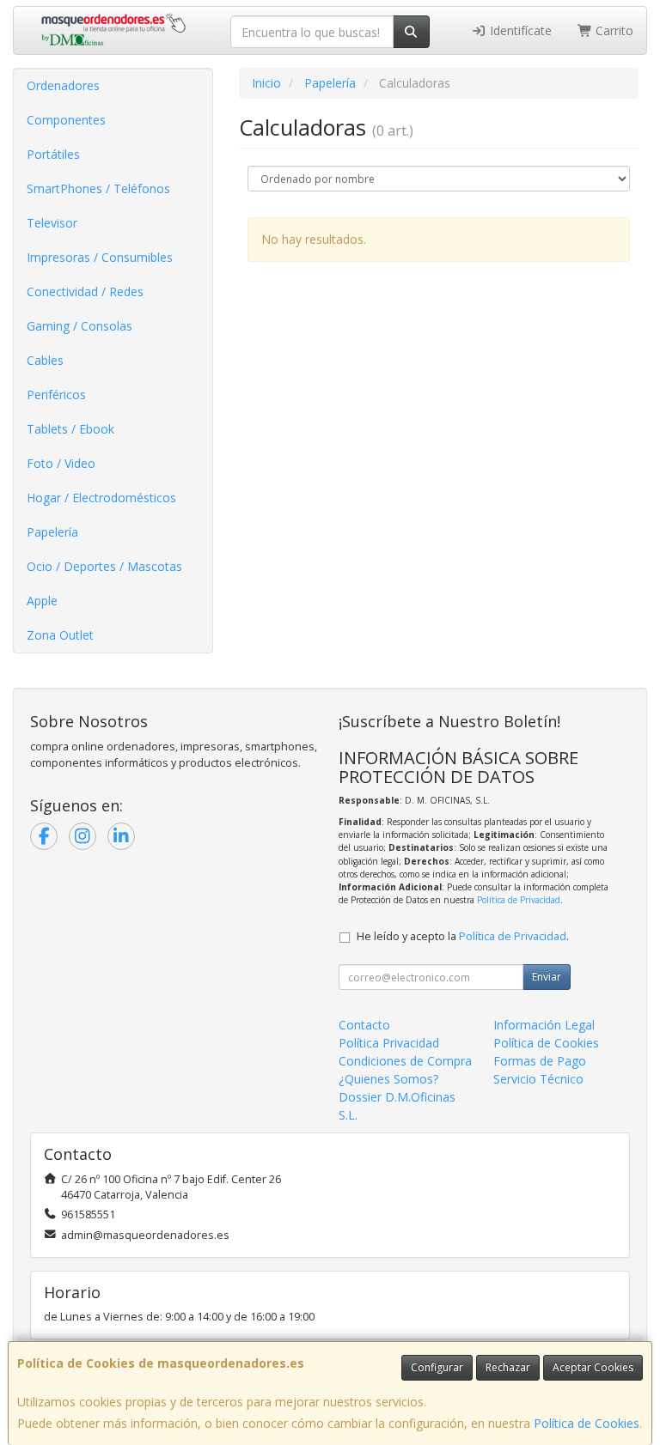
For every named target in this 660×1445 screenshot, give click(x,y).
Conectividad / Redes (85, 291)
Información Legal (544, 1025)
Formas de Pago (539, 1061)
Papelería (52, 532)
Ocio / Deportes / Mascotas (104, 566)
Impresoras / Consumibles (100, 257)
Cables (45, 360)
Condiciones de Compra (405, 1061)
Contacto (364, 1025)
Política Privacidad (389, 1043)
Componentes (66, 120)
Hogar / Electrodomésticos (101, 497)
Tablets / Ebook (70, 429)
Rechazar (508, 1367)
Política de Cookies (586, 1423)
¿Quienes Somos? (388, 1079)
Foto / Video (61, 463)
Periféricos (56, 394)
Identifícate (519, 30)
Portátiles (53, 154)
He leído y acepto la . (463, 936)
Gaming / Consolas (79, 326)
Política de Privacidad (518, 900)
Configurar (437, 1367)
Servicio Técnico (538, 1079)
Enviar (546, 976)
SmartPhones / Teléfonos (98, 188)
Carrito (612, 30)
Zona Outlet (60, 635)
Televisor (52, 223)
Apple (42, 600)
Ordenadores (63, 85)
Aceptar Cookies (593, 1367)
